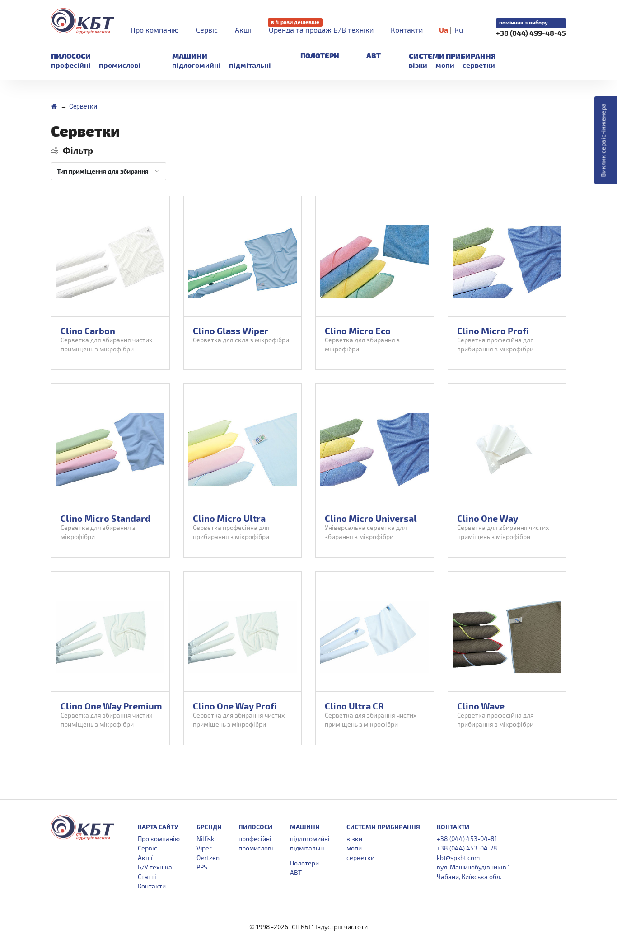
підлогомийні (196, 65)
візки (354, 838)
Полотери (319, 55)
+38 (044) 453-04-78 (467, 848)
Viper (204, 848)
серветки (360, 857)
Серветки (479, 65)
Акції (243, 29)
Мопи (444, 65)
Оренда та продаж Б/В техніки (321, 29)
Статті (147, 876)
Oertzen (208, 857)
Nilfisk (205, 838)
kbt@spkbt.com (458, 857)
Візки (418, 65)
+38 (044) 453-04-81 (467, 838)
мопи (354, 848)
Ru (458, 29)
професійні (71, 65)
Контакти (407, 29)
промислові (119, 65)
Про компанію (155, 29)
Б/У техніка (155, 867)
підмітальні (250, 65)
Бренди (209, 827)
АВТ (373, 55)
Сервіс (207, 29)
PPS (201, 867)
